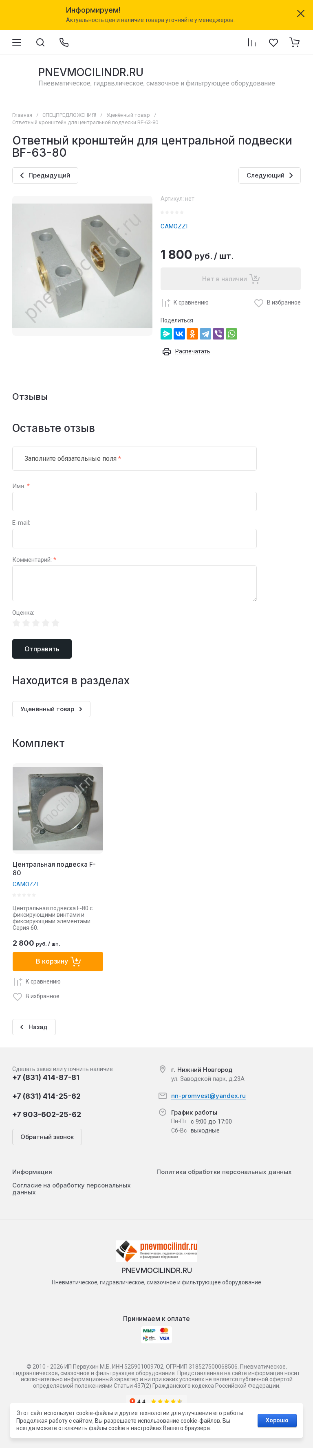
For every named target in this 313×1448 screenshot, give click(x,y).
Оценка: (23, 612)
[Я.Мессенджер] (166, 334)
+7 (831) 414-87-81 (45, 1077)
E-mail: (21, 522)
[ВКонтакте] (179, 334)
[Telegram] (205, 334)
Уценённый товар (128, 115)
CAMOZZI (174, 226)
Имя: (21, 486)
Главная (22, 115)
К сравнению (191, 302)
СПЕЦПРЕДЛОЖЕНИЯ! (69, 115)
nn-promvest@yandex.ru (208, 1096)
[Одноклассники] (192, 334)
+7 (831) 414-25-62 (46, 1096)
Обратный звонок (47, 1137)
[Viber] (218, 334)
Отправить (42, 649)
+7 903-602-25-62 (46, 1114)
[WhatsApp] (231, 334)
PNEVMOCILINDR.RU (90, 72)
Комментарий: (34, 559)
